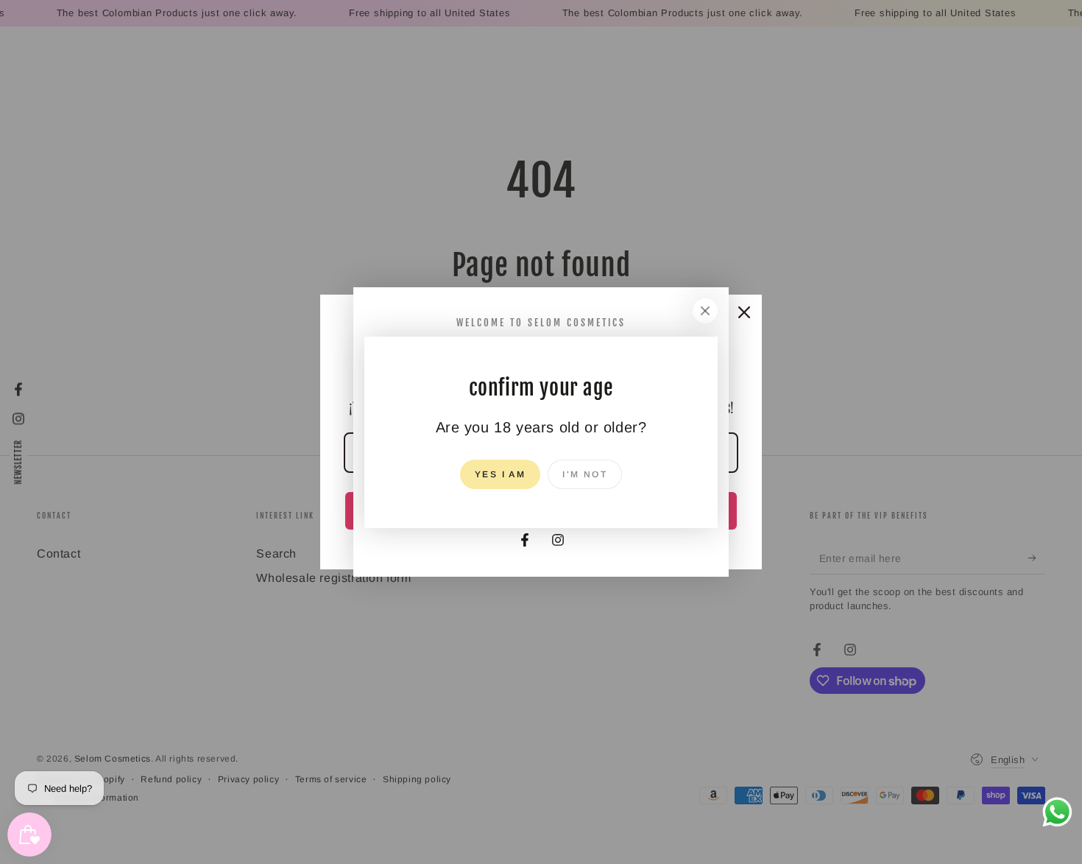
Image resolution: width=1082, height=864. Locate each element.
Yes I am (500, 474)
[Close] (705, 311)
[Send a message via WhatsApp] (1057, 812)
